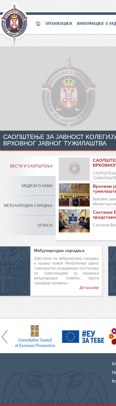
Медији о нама (37, 186)
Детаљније (89, 288)
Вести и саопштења (31, 166)
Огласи (45, 225)
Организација (58, 23)
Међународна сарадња (28, 205)
